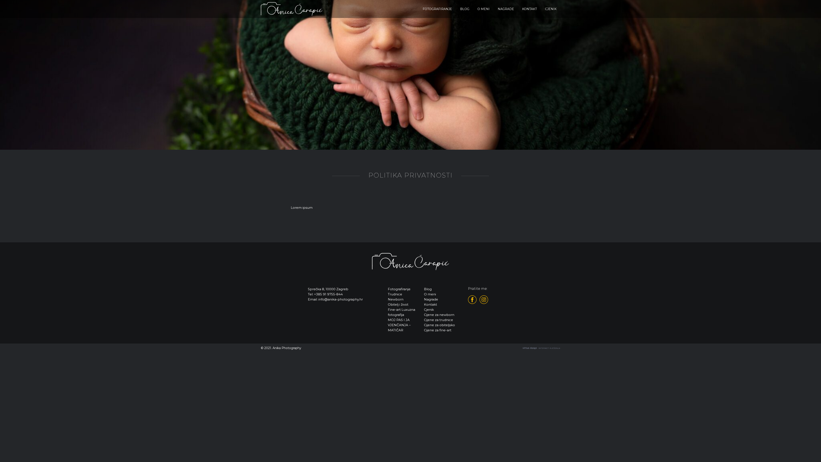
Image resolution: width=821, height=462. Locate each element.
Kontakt (529, 9)
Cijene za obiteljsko (439, 325)
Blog (464, 9)
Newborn (395, 299)
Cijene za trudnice (438, 320)
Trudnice (395, 294)
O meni (483, 9)
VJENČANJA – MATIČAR (399, 327)
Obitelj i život (398, 304)
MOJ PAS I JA (399, 320)
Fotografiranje (437, 9)
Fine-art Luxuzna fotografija (401, 312)
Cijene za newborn (439, 315)
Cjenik (551, 9)
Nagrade (506, 9)
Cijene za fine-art (437, 330)
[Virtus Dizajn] (541, 348)
